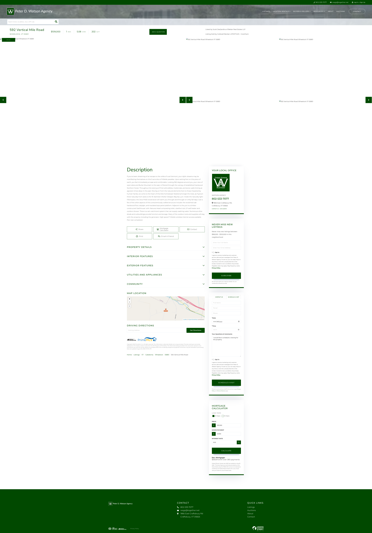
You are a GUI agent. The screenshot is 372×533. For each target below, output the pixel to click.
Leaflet (185, 319)
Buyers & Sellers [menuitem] (301, 11)
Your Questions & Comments (222, 334)
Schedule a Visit (233, 297)
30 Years (217, 416)
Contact (357, 11)
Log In (355, 2)
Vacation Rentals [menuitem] (281, 11)
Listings (137, 355)
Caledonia (149, 355)
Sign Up (362, 2)
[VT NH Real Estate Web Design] (258, 528)
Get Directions (195, 330)
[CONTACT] (158, 32)
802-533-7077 (321, 2)
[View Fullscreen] (129, 306)
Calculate (226, 451)
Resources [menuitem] (318, 11)
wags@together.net (340, 2)
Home (129, 355)
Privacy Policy (216, 268)
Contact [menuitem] (251, 517)
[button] (56, 21)
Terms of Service (221, 390)
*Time (214, 326)
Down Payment (218, 430)
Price (214, 421)
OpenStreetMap (193, 319)
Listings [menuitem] (266, 11)
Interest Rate (217, 438)
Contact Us (215, 208)
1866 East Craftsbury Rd (191, 515)
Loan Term (216, 413)
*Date (214, 318)
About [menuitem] (330, 11)
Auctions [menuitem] (340, 11)
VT (142, 355)
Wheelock (159, 355)
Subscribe (226, 276)
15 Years (226, 416)
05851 (167, 355)
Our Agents (223, 208)
